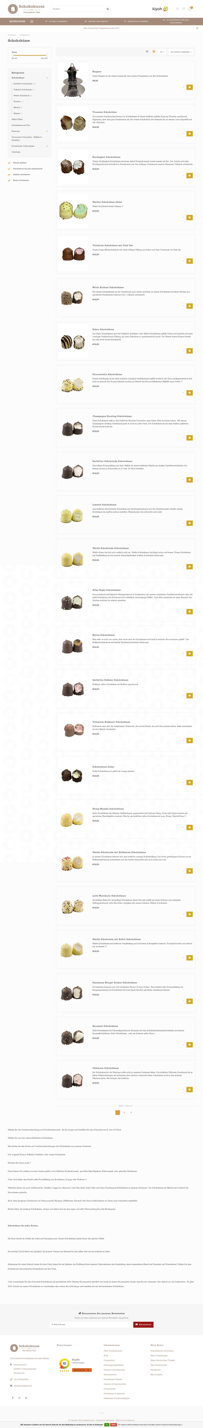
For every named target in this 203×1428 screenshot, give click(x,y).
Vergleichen (156, 1370)
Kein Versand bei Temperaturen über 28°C (101, 28)
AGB (106, 1356)
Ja (107, 1425)
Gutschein (16, 152)
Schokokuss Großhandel (114, 1394)
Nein (113, 1425)
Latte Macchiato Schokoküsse (109, 896)
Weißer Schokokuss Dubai (107, 202)
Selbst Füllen (17, 119)
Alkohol (18, 107)
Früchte (18, 101)
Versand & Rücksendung (114, 1370)
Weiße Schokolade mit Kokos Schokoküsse (116, 939)
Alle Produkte (156, 1375)
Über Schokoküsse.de (113, 1351)
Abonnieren (144, 1325)
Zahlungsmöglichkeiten (114, 1365)
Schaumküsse (109, 1389)
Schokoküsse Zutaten (113, 1379)
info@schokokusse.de (23, 1386)
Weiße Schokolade (23, 96)
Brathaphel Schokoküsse (106, 157)
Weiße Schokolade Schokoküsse (110, 548)
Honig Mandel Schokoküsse (108, 809)
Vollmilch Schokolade (24, 90)
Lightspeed (110, 1420)
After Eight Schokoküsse (106, 590)
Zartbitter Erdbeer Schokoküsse (110, 680)
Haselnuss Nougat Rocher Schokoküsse (114, 982)
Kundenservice (110, 1375)
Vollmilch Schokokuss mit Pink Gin (112, 245)
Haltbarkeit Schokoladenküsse (116, 1398)
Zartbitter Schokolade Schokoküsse (112, 461)
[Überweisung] (101, 1413)
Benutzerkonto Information (162, 1351)
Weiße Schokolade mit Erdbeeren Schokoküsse (119, 852)
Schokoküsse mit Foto (21, 125)
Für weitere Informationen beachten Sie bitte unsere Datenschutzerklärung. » (150, 1425)
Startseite (12, 35)
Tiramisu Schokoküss (104, 112)
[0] (189, 9)
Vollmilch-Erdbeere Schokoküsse (111, 722)
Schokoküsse (18, 78)
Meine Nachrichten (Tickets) (163, 1360)
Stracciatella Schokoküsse (107, 374)
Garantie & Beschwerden (115, 1384)
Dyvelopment (129, 1420)
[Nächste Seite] (131, 1112)
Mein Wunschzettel (159, 1365)
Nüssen (18, 113)
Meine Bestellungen (159, 1356)
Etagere (96, 71)
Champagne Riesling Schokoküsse (112, 416)
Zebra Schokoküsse (103, 329)
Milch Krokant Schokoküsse (108, 287)
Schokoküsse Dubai (103, 767)
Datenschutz (109, 1360)
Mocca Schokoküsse (103, 635)
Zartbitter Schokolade (25, 84)
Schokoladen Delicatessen (23, 146)
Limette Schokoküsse (104, 504)
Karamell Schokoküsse (105, 1026)
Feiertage (16, 131)
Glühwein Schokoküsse (105, 1068)
